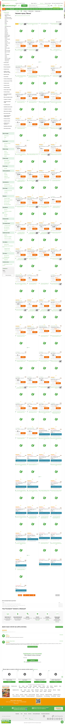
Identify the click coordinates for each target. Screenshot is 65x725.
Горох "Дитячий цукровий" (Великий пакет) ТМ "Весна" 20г (44, 431)
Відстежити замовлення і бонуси (57, 3)
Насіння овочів (6, 12)
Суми (37, 687)
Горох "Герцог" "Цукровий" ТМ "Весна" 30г (55, 534)
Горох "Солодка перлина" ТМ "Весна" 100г (55, 251)
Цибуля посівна (7, 35)
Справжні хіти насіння (7, 109)
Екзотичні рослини (7, 113)
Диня (6, 27)
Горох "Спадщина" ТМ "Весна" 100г (32, 404)
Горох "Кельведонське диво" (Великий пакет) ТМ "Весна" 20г (56, 431)
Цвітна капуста (7, 59)
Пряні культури (6, 74)
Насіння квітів (6, 62)
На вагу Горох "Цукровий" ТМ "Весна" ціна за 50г (55, 173)
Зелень (6, 28)
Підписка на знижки (48, 694)
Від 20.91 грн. (61, 606)
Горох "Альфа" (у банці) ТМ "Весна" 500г (20, 378)
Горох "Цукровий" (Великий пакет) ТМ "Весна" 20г (21, 173)
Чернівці (58, 689)
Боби (6, 22)
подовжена (6, 152)
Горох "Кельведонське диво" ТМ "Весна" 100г (21, 562)
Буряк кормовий (7, 50)
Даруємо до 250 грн (56, 694)
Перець (6, 44)
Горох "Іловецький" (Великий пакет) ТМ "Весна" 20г (55, 457)
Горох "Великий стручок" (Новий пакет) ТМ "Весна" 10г (32, 42)
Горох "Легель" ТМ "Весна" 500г (32, 429)
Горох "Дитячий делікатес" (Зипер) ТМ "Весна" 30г (21, 251)
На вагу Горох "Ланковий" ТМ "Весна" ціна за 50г (55, 379)
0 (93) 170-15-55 (22, 708)
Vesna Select (6, 76)
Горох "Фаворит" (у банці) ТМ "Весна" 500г (43, 378)
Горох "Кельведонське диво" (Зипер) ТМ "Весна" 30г (55, 225)
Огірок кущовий (7, 39)
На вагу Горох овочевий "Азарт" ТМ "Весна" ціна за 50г (32, 328)
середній (5, 174)
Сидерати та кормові (7, 99)
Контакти (21, 694)
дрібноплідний (6, 160)
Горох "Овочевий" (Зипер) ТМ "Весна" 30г (32, 483)
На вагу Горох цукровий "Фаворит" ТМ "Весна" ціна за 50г (44, 251)
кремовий (6, 146)
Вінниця (51, 686)
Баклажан (6, 21)
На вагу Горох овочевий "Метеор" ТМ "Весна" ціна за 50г (21, 276)
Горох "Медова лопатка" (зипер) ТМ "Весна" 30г (56, 42)
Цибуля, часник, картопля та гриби (7, 72)
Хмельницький (42, 687)
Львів (48, 686)
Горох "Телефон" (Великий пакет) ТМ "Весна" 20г (32, 199)
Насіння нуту (7, 60)
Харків (23, 686)
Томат (6, 55)
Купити (23, 45)
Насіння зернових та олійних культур (7, 116)
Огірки (6, 40)
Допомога (23, 696)
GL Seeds (5, 214)
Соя (5, 53)
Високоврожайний (7, 204)
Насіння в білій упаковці (8, 78)
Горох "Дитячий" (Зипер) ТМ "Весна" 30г (31, 68)
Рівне (34, 687)
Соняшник (6, 45)
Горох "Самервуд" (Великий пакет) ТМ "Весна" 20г (56, 560)
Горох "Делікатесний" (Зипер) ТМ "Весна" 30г (56, 302)
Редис (6, 46)
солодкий (5, 192)
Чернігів (47, 687)
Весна (5, 212)
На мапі (47, 708)
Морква (6, 37)
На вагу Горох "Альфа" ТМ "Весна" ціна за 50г (21, 328)
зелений (5, 168)
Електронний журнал (36, 713)
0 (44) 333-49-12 (16, 708)
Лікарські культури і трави (7, 102)
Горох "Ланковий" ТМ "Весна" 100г (32, 275)
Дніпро (31, 686)
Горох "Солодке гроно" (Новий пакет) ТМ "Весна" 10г (56, 121)
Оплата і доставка (48, 3)
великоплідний (6, 163)
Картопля (6, 32)
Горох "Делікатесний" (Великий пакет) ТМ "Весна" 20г (20, 302)
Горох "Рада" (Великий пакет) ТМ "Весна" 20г (44, 509)
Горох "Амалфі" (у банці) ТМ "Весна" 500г (31, 378)
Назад (18, 11)
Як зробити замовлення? (30, 696)
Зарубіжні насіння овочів (8, 106)
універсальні (6, 135)
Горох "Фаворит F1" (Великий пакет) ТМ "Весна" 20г (31, 509)
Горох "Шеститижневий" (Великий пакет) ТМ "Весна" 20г (21, 42)
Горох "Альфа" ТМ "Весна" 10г (55, 94)
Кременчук (28, 691)
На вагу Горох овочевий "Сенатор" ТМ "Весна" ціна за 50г (44, 327)
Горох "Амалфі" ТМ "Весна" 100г (44, 353)
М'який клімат (6, 244)
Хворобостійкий (7, 198)
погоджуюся (28, 661)
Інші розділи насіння (7, 128)
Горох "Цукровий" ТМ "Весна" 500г (32, 121)
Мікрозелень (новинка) (8, 111)
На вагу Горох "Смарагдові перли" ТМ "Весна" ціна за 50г (56, 404)
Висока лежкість (7, 201)
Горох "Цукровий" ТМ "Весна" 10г (44, 172)
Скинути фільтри (8, 275)
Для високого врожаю (8, 18)
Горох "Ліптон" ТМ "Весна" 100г (20, 586)
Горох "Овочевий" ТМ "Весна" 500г (32, 457)
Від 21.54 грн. (61, 605)
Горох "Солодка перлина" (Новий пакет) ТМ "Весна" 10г (56, 483)
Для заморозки (6, 227)
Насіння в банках (7, 91)
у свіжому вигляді (7, 225)
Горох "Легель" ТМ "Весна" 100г (21, 429)
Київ (19, 686)
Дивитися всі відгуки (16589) (32, 646)
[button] (32, 38)
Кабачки (6, 30)
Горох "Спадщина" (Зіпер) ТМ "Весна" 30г (43, 404)
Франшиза (41, 3)
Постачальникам (47, 696)
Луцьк (60, 686)
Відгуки (37, 694)
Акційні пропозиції (6, 3)
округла (5, 151)
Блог (13, 694)
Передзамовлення (39, 696)
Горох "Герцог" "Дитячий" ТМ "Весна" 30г (43, 534)
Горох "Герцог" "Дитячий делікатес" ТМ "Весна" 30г (31, 535)
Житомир (52, 687)
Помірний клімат (7, 248)
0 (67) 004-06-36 (23, 709)
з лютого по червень (7, 238)
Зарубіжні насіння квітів (8, 126)
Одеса (27, 686)
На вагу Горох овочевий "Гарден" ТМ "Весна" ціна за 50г (32, 251)
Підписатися (32, 660)
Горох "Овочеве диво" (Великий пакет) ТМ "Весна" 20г (21, 483)
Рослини (54, 8)
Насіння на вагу (6, 83)
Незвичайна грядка (8, 17)
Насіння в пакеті (6, 85)
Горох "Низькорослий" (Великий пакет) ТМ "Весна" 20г (44, 457)
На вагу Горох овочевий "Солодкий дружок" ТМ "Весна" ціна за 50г (56, 327)
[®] (9, 6)
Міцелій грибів (7, 36)
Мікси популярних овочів (8, 15)
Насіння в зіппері (7, 87)
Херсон (44, 686)
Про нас (17, 694)
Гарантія (26, 694)
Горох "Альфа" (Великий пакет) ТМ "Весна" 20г (32, 173)
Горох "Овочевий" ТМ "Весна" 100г (20, 457)
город (5, 137)
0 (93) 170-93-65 (22, 3)
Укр (51, 5)
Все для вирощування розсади (7, 94)
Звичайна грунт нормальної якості (6, 258)
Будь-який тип (6, 255)
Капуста (6, 31)
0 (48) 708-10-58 (16, 709)
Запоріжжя (35, 686)
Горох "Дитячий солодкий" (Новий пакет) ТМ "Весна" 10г (21, 199)
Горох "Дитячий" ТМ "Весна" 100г (21, 120)
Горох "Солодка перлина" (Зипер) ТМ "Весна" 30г (56, 147)
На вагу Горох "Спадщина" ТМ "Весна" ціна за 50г (20, 404)
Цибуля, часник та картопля (12, 9)
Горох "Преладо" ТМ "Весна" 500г (56, 197)
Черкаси (39, 686)
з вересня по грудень (8, 236)
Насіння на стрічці (7, 120)
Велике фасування (7, 66)
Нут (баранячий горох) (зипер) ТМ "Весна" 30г (21, 147)
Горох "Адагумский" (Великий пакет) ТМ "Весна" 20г (20, 509)
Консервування (7, 228)
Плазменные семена (7, 211)
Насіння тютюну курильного (6, 123)
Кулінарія (5, 230)
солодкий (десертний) (8, 190)
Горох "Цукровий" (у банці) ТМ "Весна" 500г (55, 353)
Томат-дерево (7, 54)
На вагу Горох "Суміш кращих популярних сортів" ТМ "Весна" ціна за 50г (32, 94)
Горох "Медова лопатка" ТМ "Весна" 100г (43, 199)
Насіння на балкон (7, 118)
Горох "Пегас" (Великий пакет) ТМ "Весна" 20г (56, 509)
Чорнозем (6, 259)
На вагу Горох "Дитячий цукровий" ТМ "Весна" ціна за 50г (44, 225)
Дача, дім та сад (61, 9)
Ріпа (5, 49)
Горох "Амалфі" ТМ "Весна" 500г (44, 560)
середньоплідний (7, 162)
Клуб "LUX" (42, 694)
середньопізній (6, 177)
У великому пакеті (7, 104)
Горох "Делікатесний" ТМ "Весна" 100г (44, 147)
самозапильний (7, 184)
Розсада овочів (6, 64)
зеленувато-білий (7, 143)
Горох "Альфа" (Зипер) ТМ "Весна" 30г (32, 225)
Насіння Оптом (6, 69)
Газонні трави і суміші (7, 89)
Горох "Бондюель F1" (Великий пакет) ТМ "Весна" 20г (44, 93)
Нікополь (25, 687)
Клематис (34, 7)
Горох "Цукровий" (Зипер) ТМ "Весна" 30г (20, 225)
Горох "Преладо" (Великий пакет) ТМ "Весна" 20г (21, 67)
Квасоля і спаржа (7, 58)
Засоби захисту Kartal (16, 696)
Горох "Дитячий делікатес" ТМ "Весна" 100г (55, 68)
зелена (5, 145)
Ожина (37, 7)
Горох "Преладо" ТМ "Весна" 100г (21, 353)
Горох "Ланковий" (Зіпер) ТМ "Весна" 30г (55, 276)
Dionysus (5, 209)
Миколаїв (20, 687)
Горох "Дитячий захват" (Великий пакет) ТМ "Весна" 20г (21, 535)
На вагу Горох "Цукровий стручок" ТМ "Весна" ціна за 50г (21, 94)
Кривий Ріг (56, 686)
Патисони (6, 41)
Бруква (6, 23)
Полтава (29, 687)
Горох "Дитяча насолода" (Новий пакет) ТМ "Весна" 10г (44, 121)
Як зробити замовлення (45, 713)
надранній (6, 176)
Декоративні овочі (8, 26)
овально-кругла (7, 154)
